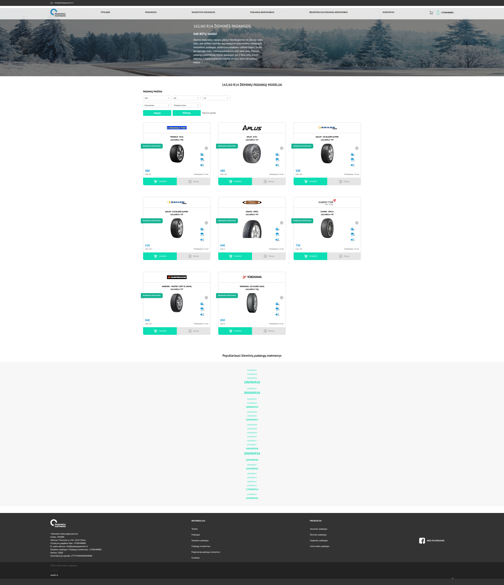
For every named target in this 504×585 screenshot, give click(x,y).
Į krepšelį (162, 181)
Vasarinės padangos (318, 529)
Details (196, 181)
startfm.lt (54, 575)
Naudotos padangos (203, 12)
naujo (157, 113)
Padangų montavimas (262, 12)
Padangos (151, 12)
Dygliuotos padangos (319, 540)
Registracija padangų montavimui (328, 12)
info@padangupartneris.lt (63, 3)
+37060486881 (447, 12)
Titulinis (105, 12)
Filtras (187, 113)
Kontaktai (388, 12)
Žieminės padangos (318, 535)
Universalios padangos (319, 546)
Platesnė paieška (209, 113)
